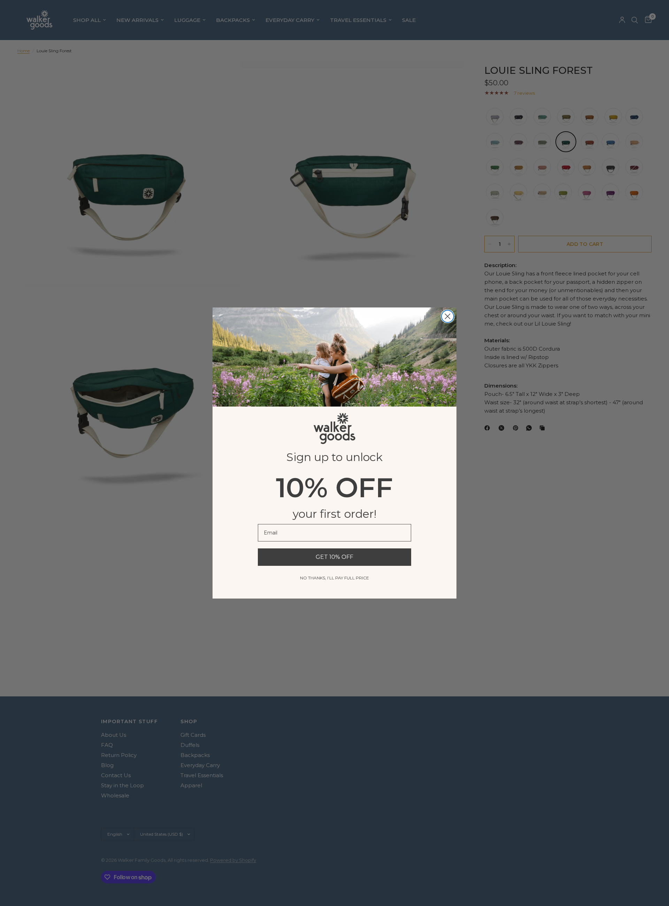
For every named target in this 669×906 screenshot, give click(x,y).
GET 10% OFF (334, 557)
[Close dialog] (447, 316)
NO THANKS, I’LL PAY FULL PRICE (334, 577)
